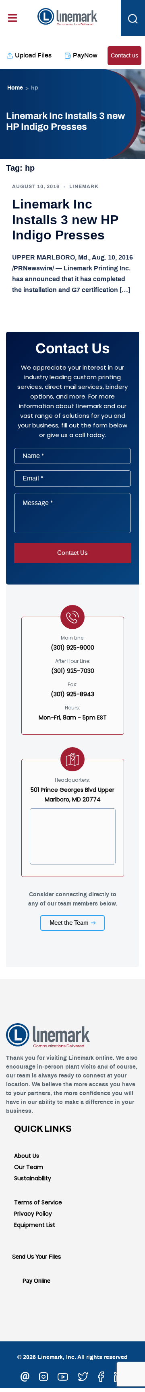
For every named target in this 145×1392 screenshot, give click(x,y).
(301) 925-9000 (72, 648)
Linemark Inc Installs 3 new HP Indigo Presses (65, 219)
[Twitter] (83, 1376)
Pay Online (36, 1281)
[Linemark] (67, 15)
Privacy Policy (33, 1214)
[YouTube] (63, 1376)
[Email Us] (25, 1376)
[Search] (133, 18)
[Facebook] (101, 1376)
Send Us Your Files (36, 1257)
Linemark (84, 186)
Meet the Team (69, 923)
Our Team (28, 1167)
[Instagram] (43, 1376)
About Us (26, 1156)
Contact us (124, 56)
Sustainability (32, 1178)
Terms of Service (38, 1202)
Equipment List (34, 1225)
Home (15, 88)
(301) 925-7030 (72, 671)
